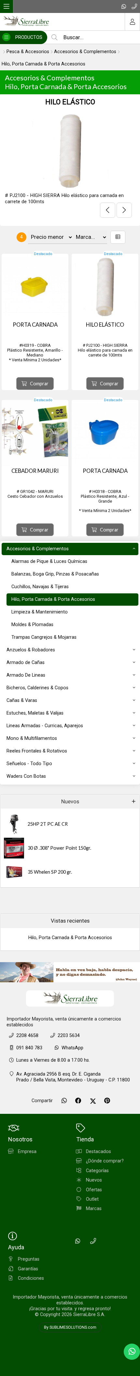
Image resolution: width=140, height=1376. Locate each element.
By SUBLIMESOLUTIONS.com (70, 1327)
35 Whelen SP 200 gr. (50, 872)
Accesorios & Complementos (85, 51)
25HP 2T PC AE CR (48, 824)
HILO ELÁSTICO (70, 102)
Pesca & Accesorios (28, 51)
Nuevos (70, 802)
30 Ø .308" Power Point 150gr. (59, 848)
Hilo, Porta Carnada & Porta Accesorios (43, 64)
